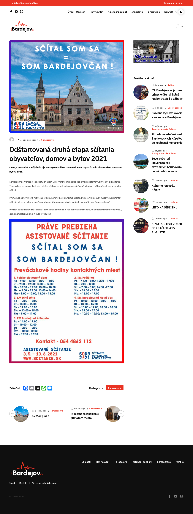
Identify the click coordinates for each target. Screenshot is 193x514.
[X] (38, 388)
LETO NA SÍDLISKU (164, 207)
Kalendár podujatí (117, 11)
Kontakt (168, 11)
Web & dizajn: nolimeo (16, 497)
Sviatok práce (40, 416)
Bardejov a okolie (160, 129)
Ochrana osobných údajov (45, 483)
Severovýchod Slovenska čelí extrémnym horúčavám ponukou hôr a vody (167, 164)
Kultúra (171, 85)
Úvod (71, 11)
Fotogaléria (136, 11)
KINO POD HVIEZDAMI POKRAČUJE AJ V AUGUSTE (167, 228)
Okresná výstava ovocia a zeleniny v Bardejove (167, 115)
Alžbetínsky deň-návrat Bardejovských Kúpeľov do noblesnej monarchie (167, 138)
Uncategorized (175, 107)
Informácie (154, 11)
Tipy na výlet (96, 11)
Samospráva (47, 139)
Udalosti (80, 11)
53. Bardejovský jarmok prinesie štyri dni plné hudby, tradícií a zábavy (167, 94)
